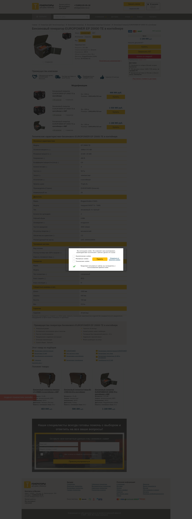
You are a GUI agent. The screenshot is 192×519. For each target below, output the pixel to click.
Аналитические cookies (83, 256)
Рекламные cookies (82, 258)
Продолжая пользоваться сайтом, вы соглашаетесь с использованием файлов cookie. (98, 266)
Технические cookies (82, 261)
